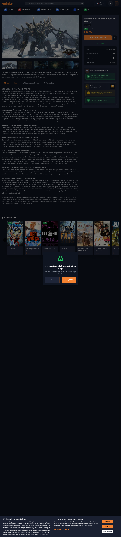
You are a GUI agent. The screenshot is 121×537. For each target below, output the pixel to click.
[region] (60, 526)
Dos (52, 280)
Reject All (107, 526)
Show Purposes (107, 531)
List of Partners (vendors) (61, 529)
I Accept (107, 521)
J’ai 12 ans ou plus (69, 280)
